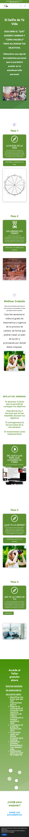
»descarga (8, 613)
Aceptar (4, 834)
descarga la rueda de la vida (14, 163)
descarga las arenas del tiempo (14, 249)
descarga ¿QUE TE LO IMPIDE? (14, 540)
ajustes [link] (12, 832)
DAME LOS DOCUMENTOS (14, 813)
